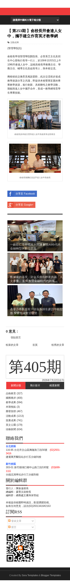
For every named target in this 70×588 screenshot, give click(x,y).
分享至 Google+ (24, 204)
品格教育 (11, 393)
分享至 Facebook (25, 193)
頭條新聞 (11, 429)
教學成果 (11, 402)
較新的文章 (12, 344)
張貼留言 (16, 337)
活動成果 (14, 42)
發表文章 (15, 520)
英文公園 (11, 424)
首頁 (35, 344)
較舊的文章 (58, 344)
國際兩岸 (11, 397)
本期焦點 (11, 406)
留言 (13, 527)
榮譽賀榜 (11, 411)
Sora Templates (30, 575)
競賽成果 (11, 420)
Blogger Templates (51, 575)
